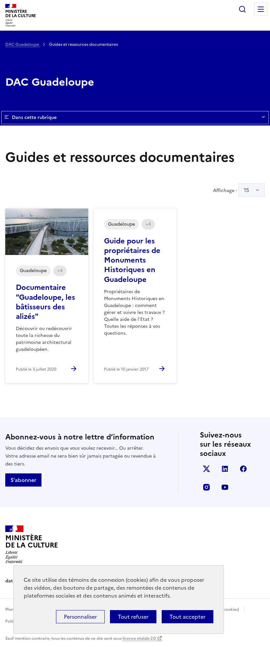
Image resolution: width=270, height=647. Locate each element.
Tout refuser (133, 617)
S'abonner (23, 480)
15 (246, 190)
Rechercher (242, 9)
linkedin (224, 468)
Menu (260, 9)
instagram (206, 487)
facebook (243, 468)
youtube (224, 487)
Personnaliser (80, 617)
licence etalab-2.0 (139, 638)
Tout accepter (187, 617)
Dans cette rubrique (34, 117)
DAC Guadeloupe (22, 44)
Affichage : (231, 190)
